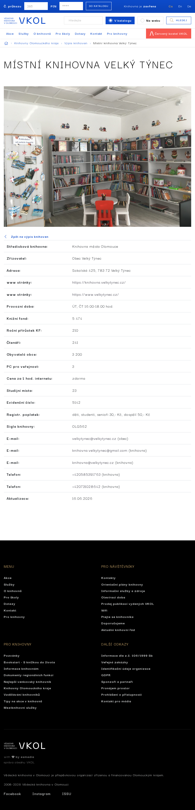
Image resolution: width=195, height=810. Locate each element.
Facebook (12, 793)
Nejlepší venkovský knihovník (27, 681)
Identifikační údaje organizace (126, 668)
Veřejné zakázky (114, 662)
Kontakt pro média (116, 700)
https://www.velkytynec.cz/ (95, 294)
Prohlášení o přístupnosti (121, 694)
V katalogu (123, 20)
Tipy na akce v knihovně (23, 700)
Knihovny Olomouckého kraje (37, 42)
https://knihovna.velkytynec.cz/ (99, 282)
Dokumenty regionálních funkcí (29, 674)
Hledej (181, 20)
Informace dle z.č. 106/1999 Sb (127, 655)
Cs (171, 6)
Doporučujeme (113, 623)
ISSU (66, 793)
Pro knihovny (117, 33)
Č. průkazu (12, 6)
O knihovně (42, 33)
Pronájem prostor (115, 687)
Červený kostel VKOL (171, 33)
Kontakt (96, 33)
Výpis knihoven (76, 42)
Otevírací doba (113, 597)
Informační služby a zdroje (123, 590)
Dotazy (80, 33)
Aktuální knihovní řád (118, 629)
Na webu (153, 20)
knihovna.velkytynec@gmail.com (99, 450)
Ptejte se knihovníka (117, 616)
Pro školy (63, 33)
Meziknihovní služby (20, 707)
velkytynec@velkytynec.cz (94, 438)
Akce (10, 33)
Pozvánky (12, 655)
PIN (54, 6)
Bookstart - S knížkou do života (29, 662)
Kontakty (108, 577)
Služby (24, 33)
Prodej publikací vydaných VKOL (127, 603)
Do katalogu (98, 6)
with (19, 756)
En (180, 6)
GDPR (106, 674)
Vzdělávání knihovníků (22, 694)
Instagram (41, 793)
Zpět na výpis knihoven (30, 236)
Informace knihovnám (21, 668)
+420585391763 (86, 474)
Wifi (104, 610)
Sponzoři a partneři (117, 681)
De (189, 6)
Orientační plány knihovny (122, 584)
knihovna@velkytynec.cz (93, 462)
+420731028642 (86, 486)
